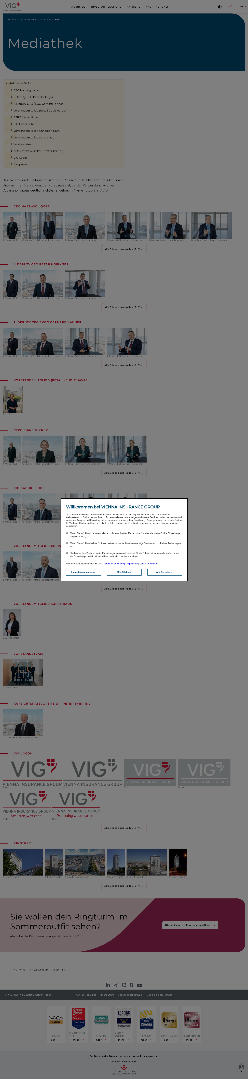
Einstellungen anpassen (83, 572)
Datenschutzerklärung (114, 563)
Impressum (132, 563)
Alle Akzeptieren (164, 572)
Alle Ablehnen (124, 572)
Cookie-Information (149, 563)
